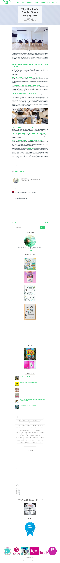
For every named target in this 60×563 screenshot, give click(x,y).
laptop (32, 430)
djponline (33, 423)
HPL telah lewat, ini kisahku (25, 376)
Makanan (42, 432)
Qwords (18, 440)
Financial (32, 427)
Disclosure (36, 2)
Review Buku (26, 442)
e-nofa (34, 425)
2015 (17, 491)
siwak (28, 444)
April (17, 485)
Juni (16, 483)
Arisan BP (32, 418)
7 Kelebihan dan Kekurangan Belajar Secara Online (29, 382)
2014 (17, 492)
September (18, 480)
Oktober (17, 478)
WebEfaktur (27, 445)
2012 (17, 494)
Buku (32, 422)
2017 (17, 489)
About (18, 2)
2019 (17, 474)
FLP (37, 427)
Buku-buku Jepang (19, 423)
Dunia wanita (28, 425)
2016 (17, 490)
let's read (38, 430)
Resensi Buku (32, 440)
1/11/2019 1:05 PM (22, 191)
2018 (17, 475)
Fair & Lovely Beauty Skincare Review (26, 393)
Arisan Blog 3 (25, 418)
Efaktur (18, 427)
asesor (24, 420)
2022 (17, 471)
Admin (16, 191)
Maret (17, 486)
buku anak (37, 422)
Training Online (29, 2)
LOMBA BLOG (27, 432)
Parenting (32, 435)
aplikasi (18, 418)
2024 (17, 469)
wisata (33, 445)
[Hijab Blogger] (43, 555)
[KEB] (7, 555)
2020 (17, 473)
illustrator (18, 428)
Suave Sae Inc (35, 560)
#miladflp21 (31, 417)
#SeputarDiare (39, 417)
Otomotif (22, 435)
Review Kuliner (34, 442)
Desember (18, 476)
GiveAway (42, 427)
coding (27, 423)
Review (32, 18)
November (18, 477)
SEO (40, 442)
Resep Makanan (40, 440)
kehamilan (31, 428)
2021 (17, 472)
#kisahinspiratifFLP (22, 417)
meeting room (31, 148)
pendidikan (35, 437)
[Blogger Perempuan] (16, 555)
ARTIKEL (28, 18)
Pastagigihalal (19, 437)
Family (23, 427)
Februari (17, 487)
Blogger (39, 420)
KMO (43, 428)
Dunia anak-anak (40, 423)
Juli (16, 482)
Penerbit (42, 437)
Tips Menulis (34, 444)
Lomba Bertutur (19, 432)
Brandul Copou (18, 197)
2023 (17, 470)
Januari (17, 488)
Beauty (29, 420)
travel (40, 444)
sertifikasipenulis (21, 444)
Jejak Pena (25, 428)
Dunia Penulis (21, 425)
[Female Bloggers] (34, 555)
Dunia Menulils (43, 2)
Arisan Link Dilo (39, 418)
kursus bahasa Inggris (24, 430)
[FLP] (25, 555)
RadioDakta (24, 440)
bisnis (34, 420)
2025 (17, 468)
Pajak (27, 435)
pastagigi (38, 435)
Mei (16, 484)
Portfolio (23, 2)
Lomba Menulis (35, 432)
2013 (17, 493)
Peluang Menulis (27, 437)
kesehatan (38, 428)
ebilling (40, 425)
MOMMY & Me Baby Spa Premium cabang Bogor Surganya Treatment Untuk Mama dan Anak (32, 400)
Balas (16, 193)
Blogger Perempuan (24, 422)
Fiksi (27, 427)
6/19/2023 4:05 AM (25, 197)
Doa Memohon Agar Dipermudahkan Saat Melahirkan (29, 388)
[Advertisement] (30, 333)
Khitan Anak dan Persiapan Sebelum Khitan (28, 405)
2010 (17, 495)
